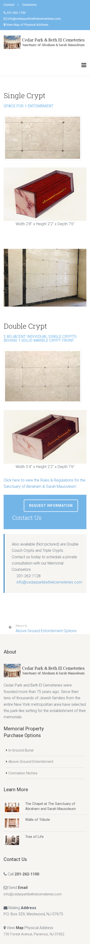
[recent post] (12, 807)
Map (20, 927)
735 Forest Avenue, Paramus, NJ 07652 (34, 934)
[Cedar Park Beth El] (45, 42)
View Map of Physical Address (27, 24)
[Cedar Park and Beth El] (45, 670)
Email (23, 887)
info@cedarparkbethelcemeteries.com (34, 18)
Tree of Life (34, 837)
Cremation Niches (22, 773)
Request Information (51, 505)
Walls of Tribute (37, 819)
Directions (29, 4)
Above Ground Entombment (30, 761)
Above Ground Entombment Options (46, 628)
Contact (9, 4)
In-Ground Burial (20, 750)
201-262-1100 (16, 12)
